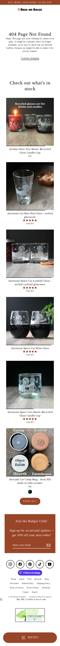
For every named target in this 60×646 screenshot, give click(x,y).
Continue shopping (30, 58)
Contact (26, 592)
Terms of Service (17, 588)
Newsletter (14, 583)
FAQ (29, 579)
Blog (47, 579)
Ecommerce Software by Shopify (40, 597)
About (21, 579)
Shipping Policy (43, 583)
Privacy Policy (33, 588)
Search (34, 592)
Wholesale (46, 588)
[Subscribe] (48, 545)
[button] (30, 220)
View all (30, 501)
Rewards (38, 579)
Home (13, 579)
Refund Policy (28, 583)
